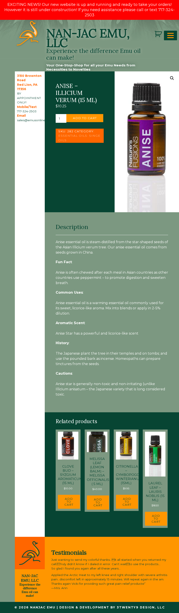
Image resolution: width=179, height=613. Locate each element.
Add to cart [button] (68, 501)
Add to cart (85, 118)
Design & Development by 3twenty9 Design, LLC (112, 607)
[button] (172, 78)
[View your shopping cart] (159, 34)
